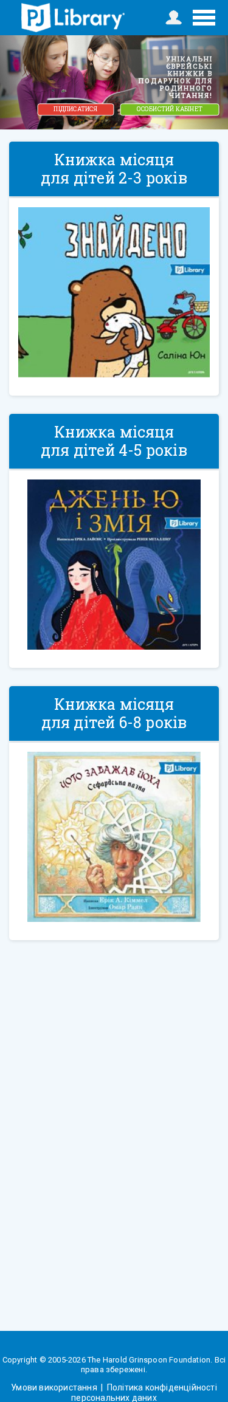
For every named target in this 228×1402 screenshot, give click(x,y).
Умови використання (55, 1387)
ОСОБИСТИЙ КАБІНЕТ (169, 109)
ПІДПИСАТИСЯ (75, 109)
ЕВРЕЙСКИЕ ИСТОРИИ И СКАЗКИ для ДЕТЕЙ (73, 17)
